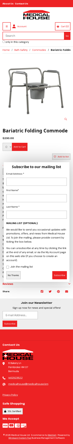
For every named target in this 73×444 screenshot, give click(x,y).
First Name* (12, 190)
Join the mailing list (21, 266)
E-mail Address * (15, 173)
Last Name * (13, 206)
